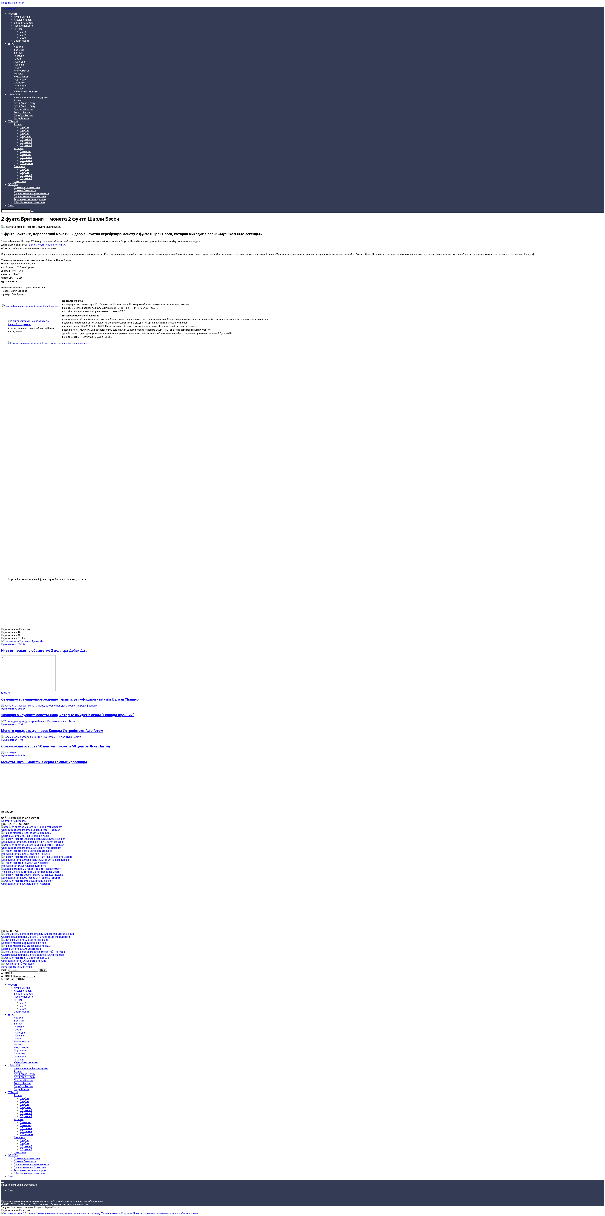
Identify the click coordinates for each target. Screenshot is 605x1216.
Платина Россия (23, 109)
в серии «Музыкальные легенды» (47, 244)
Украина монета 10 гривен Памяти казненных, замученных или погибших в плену (149, 1213)
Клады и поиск (23, 19)
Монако (18, 73)
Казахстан (20, 181)
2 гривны (25, 151)
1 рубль (24, 127)
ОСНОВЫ (13, 184)
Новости (12, 13)
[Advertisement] (95, 606)
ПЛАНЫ (18, 28)
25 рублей (26, 142)
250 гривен (26, 163)
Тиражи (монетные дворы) (30, 199)
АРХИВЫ (6, 976)
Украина (18, 148)
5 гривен (25, 154)
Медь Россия (21, 118)
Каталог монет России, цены (31, 97)
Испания (19, 64)
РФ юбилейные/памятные (29, 202)
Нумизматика (22, 16)
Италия (18, 67)
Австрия (18, 46)
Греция (18, 58)
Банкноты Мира (23, 22)
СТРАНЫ (13, 121)
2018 (23, 31)
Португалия (20, 79)
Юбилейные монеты (26, 91)
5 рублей (25, 136)
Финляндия (20, 85)
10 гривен (26, 157)
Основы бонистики (25, 190)
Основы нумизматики (27, 187)
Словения (19, 82)
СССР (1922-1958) (24, 103)
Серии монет (21, 40)
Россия (18, 100)
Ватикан (18, 52)
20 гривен (26, 160)
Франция (19, 88)
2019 (23, 34)
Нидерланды (21, 76)
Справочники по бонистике (30, 196)
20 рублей (26, 178)
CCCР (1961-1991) (24, 106)
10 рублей (26, 139)
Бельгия (19, 49)
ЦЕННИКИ (14, 94)
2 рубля (24, 130)
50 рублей (26, 145)
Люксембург (21, 70)
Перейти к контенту (12, 2)
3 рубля (24, 133)
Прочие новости (23, 25)
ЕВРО (11, 43)
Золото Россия (22, 112)
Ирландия (20, 61)
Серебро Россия (23, 115)
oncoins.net (9, 8)
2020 (23, 37)
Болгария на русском (13, 820)
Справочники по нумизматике (31, 193)
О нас (11, 205)
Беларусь (19, 166)
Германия (19, 55)
